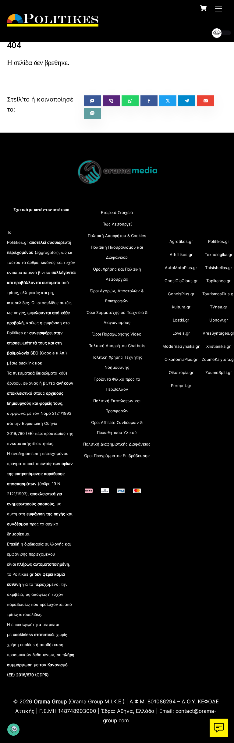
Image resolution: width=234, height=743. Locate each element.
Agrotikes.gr (181, 241)
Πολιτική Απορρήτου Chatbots (116, 345)
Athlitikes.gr (181, 254)
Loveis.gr (181, 333)
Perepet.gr (181, 385)
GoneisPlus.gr (181, 293)
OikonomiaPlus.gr (181, 359)
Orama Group (50, 701)
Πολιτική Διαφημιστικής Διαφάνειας (117, 444)
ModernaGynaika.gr (181, 346)
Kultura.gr (181, 306)
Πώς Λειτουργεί (117, 224)
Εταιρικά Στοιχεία (117, 212)
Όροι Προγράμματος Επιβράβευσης (117, 455)
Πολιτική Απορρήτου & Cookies (117, 235)
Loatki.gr (181, 320)
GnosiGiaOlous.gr (181, 280)
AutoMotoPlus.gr (181, 267)
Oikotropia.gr (181, 372)
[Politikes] (52, 23)
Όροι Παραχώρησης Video (116, 334)
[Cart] (203, 8)
